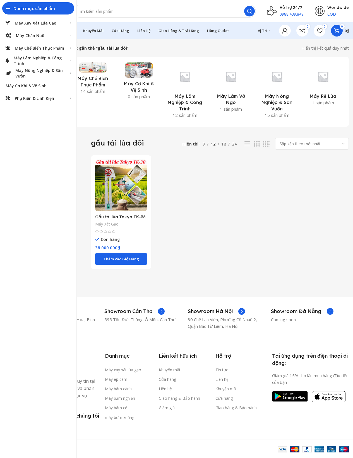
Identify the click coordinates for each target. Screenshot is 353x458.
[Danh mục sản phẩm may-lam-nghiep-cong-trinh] (185, 91)
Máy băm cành (118, 388)
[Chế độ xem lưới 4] (266, 144)
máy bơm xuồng (119, 417)
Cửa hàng (167, 379)
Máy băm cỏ (116, 407)
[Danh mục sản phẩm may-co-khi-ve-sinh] (139, 82)
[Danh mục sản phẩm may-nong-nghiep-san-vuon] (277, 91)
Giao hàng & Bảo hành (179, 398)
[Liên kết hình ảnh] (290, 396)
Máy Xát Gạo (107, 224)
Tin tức (221, 369)
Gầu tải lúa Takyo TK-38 (120, 216)
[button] (121, 259)
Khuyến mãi (169, 369)
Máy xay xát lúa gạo (123, 369)
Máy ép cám (116, 379)
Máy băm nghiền (120, 398)
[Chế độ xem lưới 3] (257, 144)
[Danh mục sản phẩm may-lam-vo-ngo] (231, 88)
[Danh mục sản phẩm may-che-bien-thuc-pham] (93, 79)
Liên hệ (165, 388)
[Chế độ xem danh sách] (247, 144)
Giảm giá (167, 407)
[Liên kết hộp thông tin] (134, 311)
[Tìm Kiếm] (249, 11)
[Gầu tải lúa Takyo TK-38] (121, 185)
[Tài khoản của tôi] (285, 30)
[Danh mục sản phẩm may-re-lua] (323, 85)
